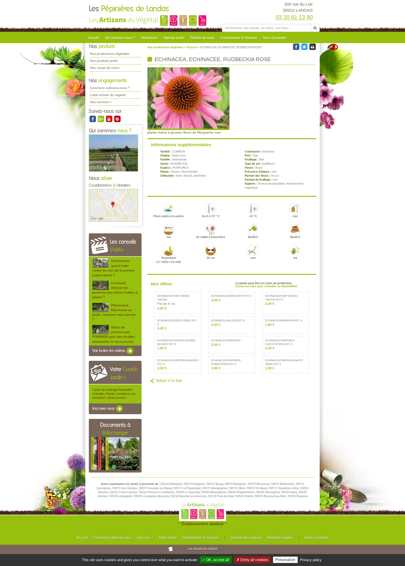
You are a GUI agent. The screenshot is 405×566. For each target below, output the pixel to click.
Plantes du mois (202, 37)
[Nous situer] (113, 205)
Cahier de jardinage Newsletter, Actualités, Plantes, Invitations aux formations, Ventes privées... (113, 393)
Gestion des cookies (246, 538)
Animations (149, 37)
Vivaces (192, 47)
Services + (145, 538)
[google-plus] (101, 118)
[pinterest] (117, 118)
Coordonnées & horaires (200, 538)
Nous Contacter (274, 37)
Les (129, 9)
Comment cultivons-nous (112, 538)
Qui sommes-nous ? (120, 37)
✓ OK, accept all (215, 560)
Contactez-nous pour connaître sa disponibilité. (266, 286)
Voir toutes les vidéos (109, 351)
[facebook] (93, 118)
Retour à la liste (169, 381)
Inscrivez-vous (104, 409)
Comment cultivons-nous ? (110, 88)
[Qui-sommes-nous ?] (113, 152)
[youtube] (109, 118)
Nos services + (101, 102)
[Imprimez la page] (312, 46)
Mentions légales (280, 538)
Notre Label (167, 538)
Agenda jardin (174, 37)
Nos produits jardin (104, 61)
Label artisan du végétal (108, 95)
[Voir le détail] (100, 263)
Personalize (285, 560)
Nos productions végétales (109, 54)
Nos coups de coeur (105, 68)
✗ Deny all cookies (252, 560)
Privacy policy (311, 560)
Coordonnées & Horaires (238, 37)
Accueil (93, 37)
